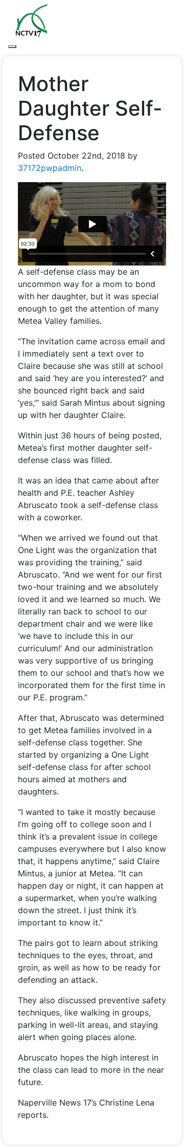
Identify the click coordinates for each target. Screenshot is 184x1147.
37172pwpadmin (49, 168)
